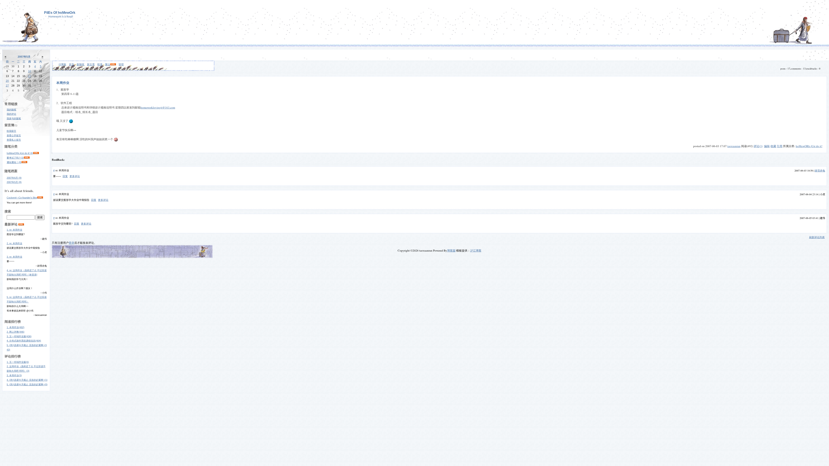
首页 (71, 64)
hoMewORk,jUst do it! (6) (20, 153)
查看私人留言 (14, 140)
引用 (779, 146)
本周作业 (62, 82)
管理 (121, 64)
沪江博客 (475, 250)
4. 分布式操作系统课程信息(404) (24, 340)
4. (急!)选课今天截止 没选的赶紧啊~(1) (27, 380)
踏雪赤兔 (820, 170)
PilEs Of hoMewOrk (59, 12)
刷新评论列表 (817, 237)
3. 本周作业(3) (14, 375)
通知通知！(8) (14, 162)
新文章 (91, 64)
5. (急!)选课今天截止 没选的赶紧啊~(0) (27, 384)
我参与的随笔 (14, 118)
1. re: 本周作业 (14, 229)
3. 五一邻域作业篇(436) (19, 336)
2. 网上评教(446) (15, 332)
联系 (100, 64)
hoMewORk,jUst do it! (809, 146)
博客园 (451, 250)
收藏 (773, 146)
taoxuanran (733, 146)
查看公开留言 (14, 135)
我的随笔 (11, 109)
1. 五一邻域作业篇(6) (18, 362)
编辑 (767, 146)
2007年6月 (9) (14, 177)
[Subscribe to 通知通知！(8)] (24, 162)
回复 (65, 176)
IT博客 (62, 64)
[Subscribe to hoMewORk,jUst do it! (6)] (36, 153)
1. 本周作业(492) (15, 327)
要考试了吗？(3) (15, 157)
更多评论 (75, 176)
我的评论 (11, 114)
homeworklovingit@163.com (158, 107)
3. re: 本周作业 (14, 256)
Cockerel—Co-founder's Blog (22, 197)
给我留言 (11, 131)
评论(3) (758, 146)
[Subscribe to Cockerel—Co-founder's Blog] (40, 197)
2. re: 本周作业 (14, 243)
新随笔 (80, 64)
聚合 (107, 64)
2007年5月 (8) (14, 182)
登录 (71, 243)
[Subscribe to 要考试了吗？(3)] (27, 157)
